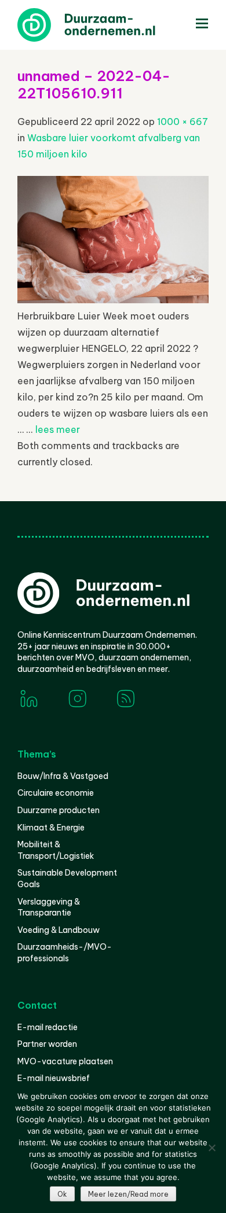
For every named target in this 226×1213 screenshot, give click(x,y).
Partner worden (47, 1044)
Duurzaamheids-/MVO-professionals (64, 953)
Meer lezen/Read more (128, 1194)
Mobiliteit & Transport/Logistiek (55, 850)
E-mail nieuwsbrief (53, 1078)
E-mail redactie (47, 1027)
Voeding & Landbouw (58, 930)
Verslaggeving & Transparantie (48, 907)
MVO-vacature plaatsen (65, 1061)
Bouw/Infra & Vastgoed (62, 776)
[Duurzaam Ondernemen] (104, 25)
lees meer (57, 429)
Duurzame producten (58, 810)
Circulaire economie (55, 793)
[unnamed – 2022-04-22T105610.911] (113, 300)
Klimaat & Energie (51, 827)
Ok (62, 1194)
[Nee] (211, 1147)
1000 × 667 (182, 121)
